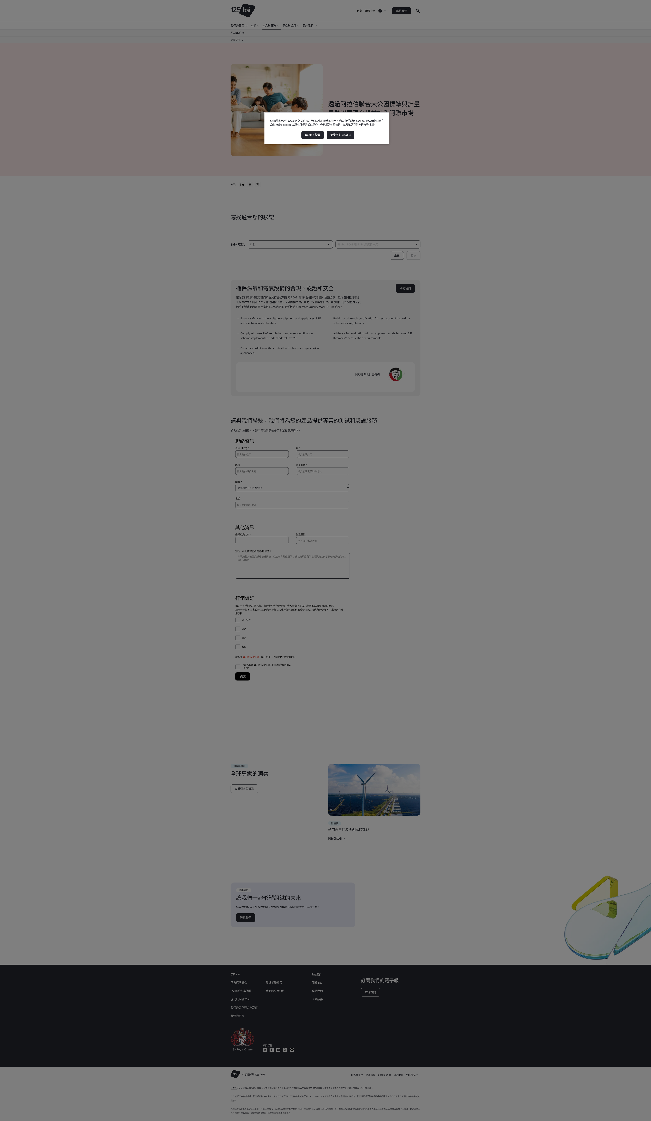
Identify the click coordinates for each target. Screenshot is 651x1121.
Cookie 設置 (312, 134)
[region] (326, 128)
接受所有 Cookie (340, 134)
